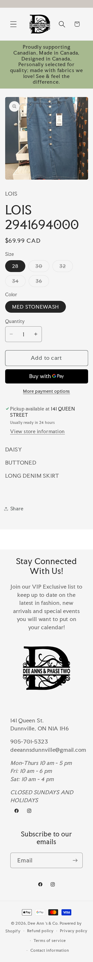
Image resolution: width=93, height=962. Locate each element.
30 (42, 267)
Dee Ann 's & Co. (43, 923)
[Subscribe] (75, 860)
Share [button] (17, 508)
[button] (13, 24)
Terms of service (50, 940)
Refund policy (40, 930)
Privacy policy (74, 930)
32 (66, 267)
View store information (37, 431)
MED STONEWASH (35, 307)
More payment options (46, 391)
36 (42, 282)
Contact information (49, 950)
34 (19, 282)
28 (15, 266)
